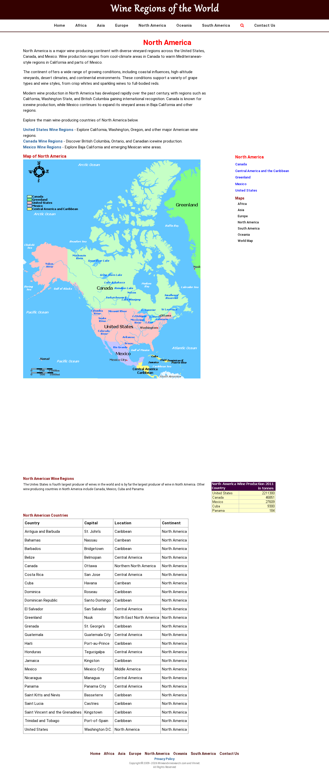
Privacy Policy (164, 759)
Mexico (240, 184)
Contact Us (264, 25)
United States (246, 190)
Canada (241, 164)
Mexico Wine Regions (42, 147)
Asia (101, 25)
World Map (245, 241)
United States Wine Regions (48, 129)
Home (59, 25)
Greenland (243, 177)
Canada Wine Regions (42, 141)
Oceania (184, 25)
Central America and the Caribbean (262, 171)
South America (216, 25)
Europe (121, 25)
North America (152, 25)
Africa (81, 25)
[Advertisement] (259, 84)
